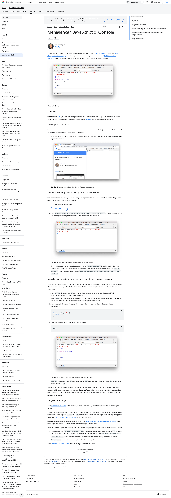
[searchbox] (12, 17)
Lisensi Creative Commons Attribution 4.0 (94, 459)
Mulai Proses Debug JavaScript (66, 417)
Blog (50, 2)
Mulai (12, 11)
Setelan (41, 11)
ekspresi (88, 119)
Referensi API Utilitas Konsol (60, 444)
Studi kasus (42, 2)
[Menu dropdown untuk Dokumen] (35, 2)
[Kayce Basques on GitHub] (58, 47)
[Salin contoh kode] (122, 310)
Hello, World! (59, 209)
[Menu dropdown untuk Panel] (35, 11)
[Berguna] (119, 27)
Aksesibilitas (50, 11)
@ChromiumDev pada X (129, 478)
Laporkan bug (30, 478)
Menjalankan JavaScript (58, 406)
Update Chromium (79, 478)
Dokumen (30, 2)
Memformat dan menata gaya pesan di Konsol (101, 421)
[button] (11, 25)
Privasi (36, 494)
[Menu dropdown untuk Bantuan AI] (26, 11)
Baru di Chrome (59, 2)
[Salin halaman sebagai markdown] (55, 37)
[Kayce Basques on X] (56, 47)
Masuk (167, 2)
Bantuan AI (20, 11)
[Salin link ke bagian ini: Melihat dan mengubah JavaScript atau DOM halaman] (101, 193)
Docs (4, 8)
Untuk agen (61, 11)
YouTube (125, 481)
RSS (124, 487)
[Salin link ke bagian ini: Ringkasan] (59, 111)
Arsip (75, 484)
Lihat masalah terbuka (32, 481)
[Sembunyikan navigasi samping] (21, 495)
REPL (58, 117)
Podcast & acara (79, 487)
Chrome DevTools (16, 8)
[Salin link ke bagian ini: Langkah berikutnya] (68, 401)
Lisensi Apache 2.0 (56, 461)
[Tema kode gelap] (119, 310)
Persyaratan (29, 494)
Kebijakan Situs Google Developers (97, 461)
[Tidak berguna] (122, 27)
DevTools (5, 11)
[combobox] (135, 2)
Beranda (49, 27)
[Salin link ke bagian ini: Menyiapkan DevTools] (70, 125)
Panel (31, 11)
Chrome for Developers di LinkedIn (132, 484)
